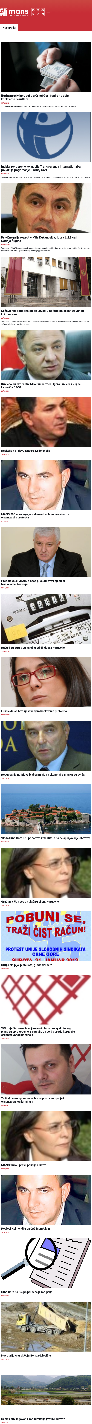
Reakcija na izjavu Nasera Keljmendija (25, 450)
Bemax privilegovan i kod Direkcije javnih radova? (33, 1419)
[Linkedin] (42, 14)
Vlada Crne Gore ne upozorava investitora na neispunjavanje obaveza (45, 838)
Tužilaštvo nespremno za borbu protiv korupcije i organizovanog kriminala (32, 1100)
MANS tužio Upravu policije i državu (24, 1165)
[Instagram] (33, 14)
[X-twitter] (38, 10)
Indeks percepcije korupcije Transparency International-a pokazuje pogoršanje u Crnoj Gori (40, 168)
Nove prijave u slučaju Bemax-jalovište (26, 1355)
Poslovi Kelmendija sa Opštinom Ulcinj (25, 1228)
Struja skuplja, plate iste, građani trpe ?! (26, 965)
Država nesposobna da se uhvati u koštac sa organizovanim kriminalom (42, 312)
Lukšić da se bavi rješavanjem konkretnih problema (34, 711)
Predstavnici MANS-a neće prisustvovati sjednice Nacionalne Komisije (33, 582)
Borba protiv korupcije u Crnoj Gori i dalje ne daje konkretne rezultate (35, 97)
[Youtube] (42, 10)
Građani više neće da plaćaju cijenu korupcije (30, 901)
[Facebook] (33, 10)
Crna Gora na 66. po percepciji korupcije (26, 1292)
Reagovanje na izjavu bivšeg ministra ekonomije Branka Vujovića (43, 774)
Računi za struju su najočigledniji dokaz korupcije (33, 647)
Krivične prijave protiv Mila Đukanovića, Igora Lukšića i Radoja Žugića (39, 239)
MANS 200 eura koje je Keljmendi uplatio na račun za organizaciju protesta (35, 516)
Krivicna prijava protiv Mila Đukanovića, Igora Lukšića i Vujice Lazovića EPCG (41, 385)
